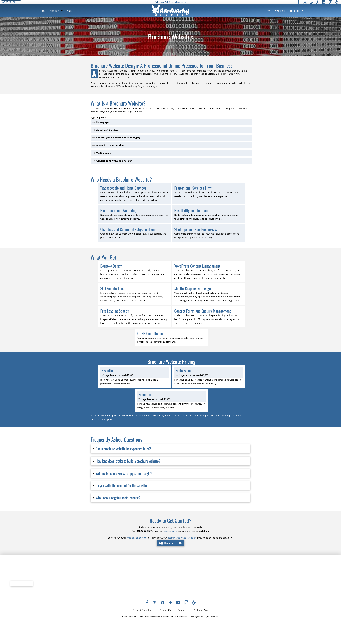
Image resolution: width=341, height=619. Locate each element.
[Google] (311, 2)
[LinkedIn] (324, 2)
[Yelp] (337, 2)
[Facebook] (298, 2)
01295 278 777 (183, 580)
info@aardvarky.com (186, 584)
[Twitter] (305, 2)
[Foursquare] (330, 2)
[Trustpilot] (317, 2)
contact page (170, 530)
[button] (43, 10)
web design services (137, 537)
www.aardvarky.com (186, 588)
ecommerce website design (181, 537)
